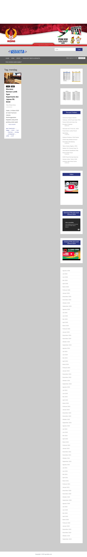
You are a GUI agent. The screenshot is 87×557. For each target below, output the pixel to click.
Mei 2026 (65, 280)
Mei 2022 (65, 435)
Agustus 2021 (66, 464)
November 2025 (67, 299)
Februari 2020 (66, 523)
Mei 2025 (65, 319)
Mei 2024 (65, 358)
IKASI (12, 130)
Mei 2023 (65, 396)
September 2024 (67, 345)
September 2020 (67, 500)
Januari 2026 (66, 293)
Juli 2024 (65, 351)
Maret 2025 (66, 325)
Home (7, 58)
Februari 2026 (66, 290)
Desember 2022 (67, 413)
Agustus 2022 (66, 426)
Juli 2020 (65, 506)
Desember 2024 (67, 335)
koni (18, 130)
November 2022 (67, 416)
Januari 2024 (66, 371)
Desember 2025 (67, 296)
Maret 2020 (66, 519)
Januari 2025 (66, 332)
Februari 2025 (66, 328)
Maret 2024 (66, 364)
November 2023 (67, 377)
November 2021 (67, 455)
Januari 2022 (66, 448)
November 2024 (67, 338)
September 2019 (67, 539)
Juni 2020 (65, 510)
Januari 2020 (66, 526)
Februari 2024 (66, 367)
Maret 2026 (66, 286)
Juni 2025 (65, 316)
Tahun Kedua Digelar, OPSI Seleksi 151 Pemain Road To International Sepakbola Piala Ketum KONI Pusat (70, 149)
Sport (18, 58)
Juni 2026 (65, 277)
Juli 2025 (65, 312)
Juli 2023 (65, 390)
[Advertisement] (43, 12)
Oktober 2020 (66, 497)
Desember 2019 (67, 529)
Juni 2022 (65, 432)
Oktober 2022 (66, 419)
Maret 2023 (66, 403)
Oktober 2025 (66, 303)
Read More (12, 124)
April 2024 (65, 361)
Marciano (10, 132)
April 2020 (65, 516)
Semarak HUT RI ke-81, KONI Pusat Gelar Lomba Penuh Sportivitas (71, 131)
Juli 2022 (65, 429)
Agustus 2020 (66, 503)
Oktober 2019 (66, 535)
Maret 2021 (66, 480)
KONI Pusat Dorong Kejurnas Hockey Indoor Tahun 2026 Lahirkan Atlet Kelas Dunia (70, 159)
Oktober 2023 (66, 380)
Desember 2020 (67, 490)
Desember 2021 (67, 451)
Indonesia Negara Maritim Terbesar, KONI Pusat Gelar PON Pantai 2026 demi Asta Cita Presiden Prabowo (71, 121)
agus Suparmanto (10, 128)
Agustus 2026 (66, 270)
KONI (12, 58)
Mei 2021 (65, 474)
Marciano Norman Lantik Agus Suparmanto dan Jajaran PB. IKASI (12, 95)
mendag (17, 132)
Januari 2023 (66, 409)
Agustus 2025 (66, 309)
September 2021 (67, 461)
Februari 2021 (66, 484)
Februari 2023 (66, 406)
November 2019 (67, 532)
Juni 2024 (65, 354)
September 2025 (67, 306)
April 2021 (65, 477)
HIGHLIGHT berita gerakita (31, 58)
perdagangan (11, 134)
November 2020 (67, 493)
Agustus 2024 (66, 348)
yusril (12, 135)
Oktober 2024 (66, 341)
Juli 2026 (65, 274)
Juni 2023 (65, 393)
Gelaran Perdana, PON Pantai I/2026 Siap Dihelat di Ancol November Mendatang (71, 139)
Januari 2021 (66, 487)
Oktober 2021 (66, 458)
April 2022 (65, 438)
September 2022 (67, 422)
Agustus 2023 (66, 387)
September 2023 (67, 384)
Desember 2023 (67, 374)
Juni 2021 (65, 471)
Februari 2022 (66, 445)
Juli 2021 (65, 468)
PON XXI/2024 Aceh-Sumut (14, 62)
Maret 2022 (66, 442)
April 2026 (65, 283)
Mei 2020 (65, 513)
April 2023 (65, 400)
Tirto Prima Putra (11, 105)
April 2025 (65, 322)
